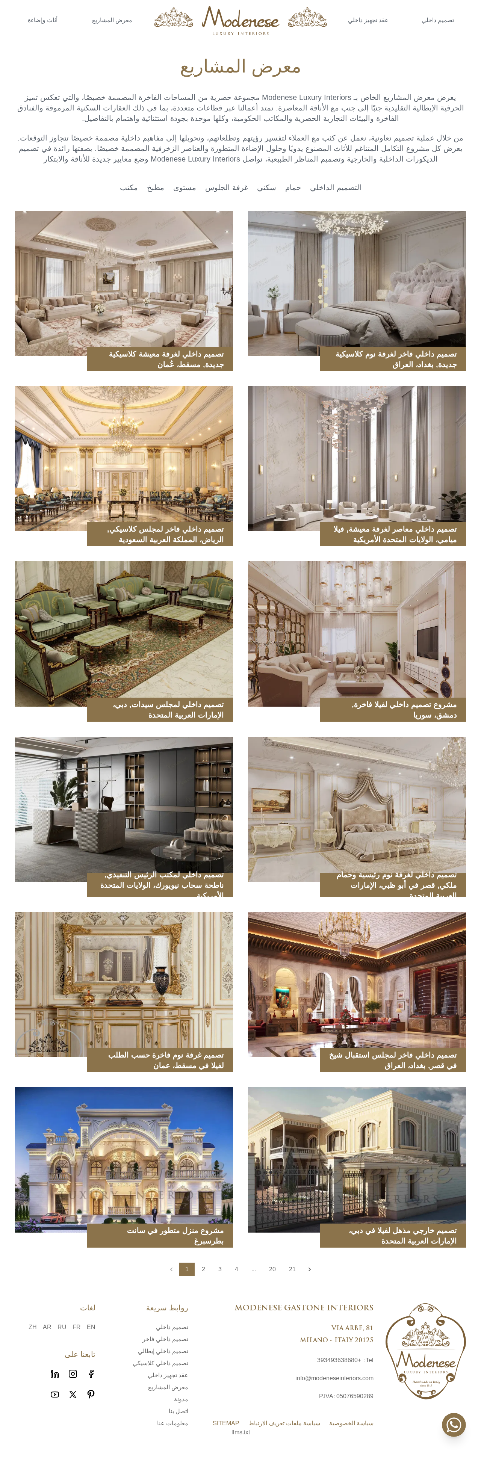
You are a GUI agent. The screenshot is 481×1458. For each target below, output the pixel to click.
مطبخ (155, 187)
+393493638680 (339, 1360)
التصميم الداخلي (336, 187)
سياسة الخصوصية (351, 1423)
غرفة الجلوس (226, 187)
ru (62, 1327)
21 (292, 1269)
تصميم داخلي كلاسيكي (160, 1363)
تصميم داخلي (438, 20)
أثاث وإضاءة (42, 20)
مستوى (184, 187)
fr (77, 1327)
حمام (293, 187)
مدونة (181, 1399)
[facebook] (90, 1373)
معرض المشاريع (112, 20)
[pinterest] (90, 1394)
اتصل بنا (178, 1411)
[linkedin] (54, 1373)
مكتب (129, 187)
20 (272, 1269)
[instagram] (72, 1373)
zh (33, 1327)
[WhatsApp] (454, 1425)
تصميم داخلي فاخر (165, 1339)
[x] (72, 1394)
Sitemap (226, 1423)
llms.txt (240, 1432)
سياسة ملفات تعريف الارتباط (284, 1423)
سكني (266, 187)
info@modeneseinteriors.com (334, 1378)
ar (47, 1327)
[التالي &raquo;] (309, 1269)
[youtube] (54, 1394)
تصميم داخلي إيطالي (163, 1351)
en (91, 1327)
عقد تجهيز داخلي (368, 20)
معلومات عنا (172, 1423)
